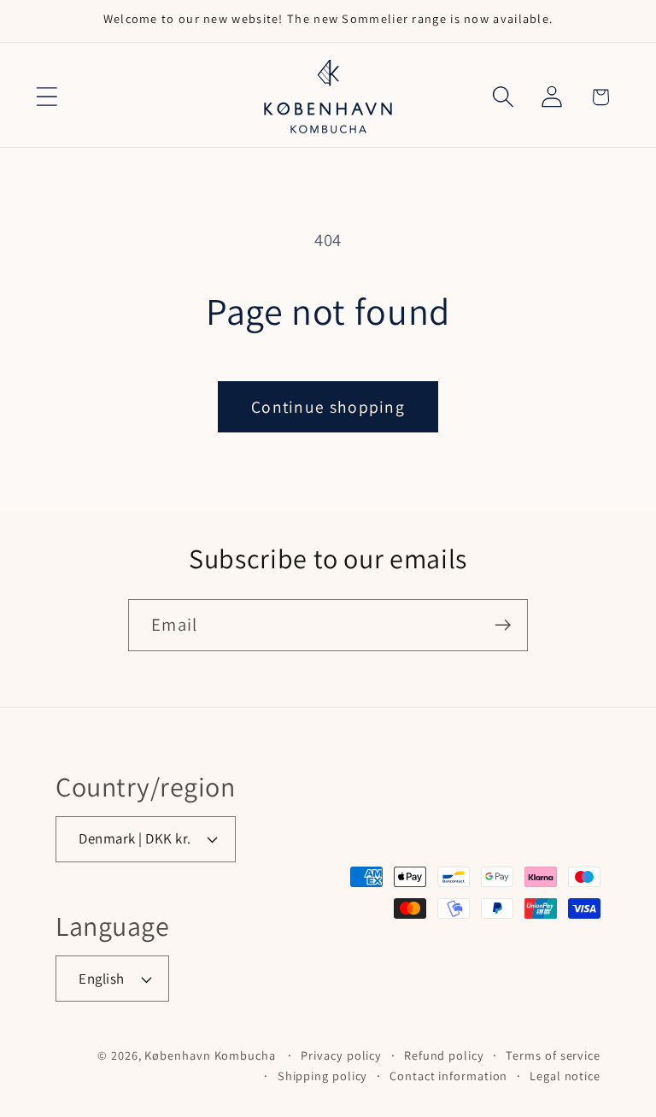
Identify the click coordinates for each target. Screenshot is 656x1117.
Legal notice (565, 1075)
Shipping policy (323, 1075)
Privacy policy (341, 1055)
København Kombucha (209, 1055)
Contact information (448, 1075)
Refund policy (444, 1055)
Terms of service (553, 1055)
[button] (46, 97)
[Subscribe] (502, 625)
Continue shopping (328, 407)
